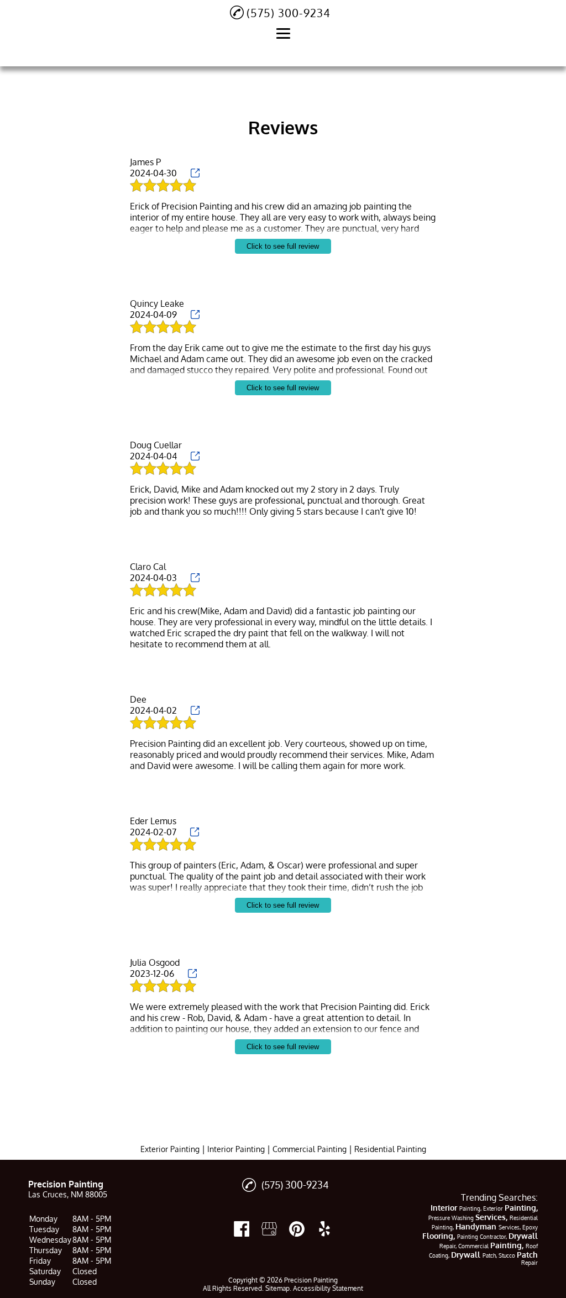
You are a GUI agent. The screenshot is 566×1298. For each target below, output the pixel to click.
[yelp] (324, 1229)
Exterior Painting (170, 1149)
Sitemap (277, 1288)
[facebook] (241, 1229)
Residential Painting (390, 1149)
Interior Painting (236, 1149)
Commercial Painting (309, 1149)
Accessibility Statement (328, 1288)
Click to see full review (283, 246)
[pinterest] (297, 1229)
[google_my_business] (269, 1229)
